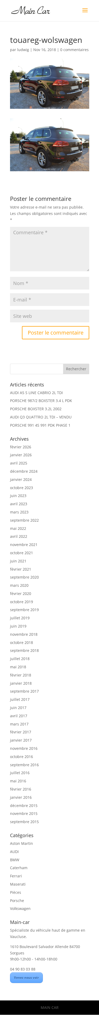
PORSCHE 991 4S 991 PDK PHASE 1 (40, 425)
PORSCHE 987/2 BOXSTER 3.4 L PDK (41, 400)
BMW (14, 859)
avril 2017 (18, 715)
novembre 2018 (23, 634)
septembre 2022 (24, 520)
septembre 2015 (24, 821)
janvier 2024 (21, 479)
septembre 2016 (24, 764)
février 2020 (20, 593)
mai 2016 (18, 780)
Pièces (15, 892)
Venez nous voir (26, 977)
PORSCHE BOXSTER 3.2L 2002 (36, 408)
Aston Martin (21, 843)
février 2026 (20, 446)
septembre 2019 (24, 609)
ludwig (23, 49)
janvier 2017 (21, 740)
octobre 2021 (21, 552)
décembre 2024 (23, 471)
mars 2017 (19, 724)
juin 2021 (18, 560)
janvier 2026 (21, 454)
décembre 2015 (23, 805)
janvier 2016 (21, 797)
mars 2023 (19, 512)
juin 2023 (18, 495)
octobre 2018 (21, 642)
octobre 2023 (21, 487)
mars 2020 (19, 585)
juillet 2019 (20, 617)
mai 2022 (18, 528)
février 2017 (20, 731)
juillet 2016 (20, 772)
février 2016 (20, 789)
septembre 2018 (24, 650)
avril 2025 (18, 463)
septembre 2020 (24, 577)
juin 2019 (18, 626)
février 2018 (20, 675)
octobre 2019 (21, 601)
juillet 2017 (20, 699)
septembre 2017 (24, 691)
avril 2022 (18, 536)
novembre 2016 (23, 748)
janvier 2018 (21, 683)
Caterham (18, 867)
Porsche (17, 900)
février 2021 (20, 569)
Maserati (18, 884)
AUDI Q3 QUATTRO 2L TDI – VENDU (41, 416)
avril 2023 (18, 503)
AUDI (14, 851)
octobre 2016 (21, 756)
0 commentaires (74, 49)
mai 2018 (18, 666)
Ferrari (16, 875)
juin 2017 (18, 707)
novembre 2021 (23, 544)
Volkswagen (20, 908)
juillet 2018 (20, 658)
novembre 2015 (23, 813)
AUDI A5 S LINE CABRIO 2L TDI (36, 392)
